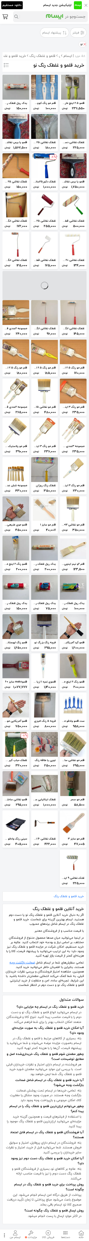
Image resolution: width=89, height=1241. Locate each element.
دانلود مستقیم (12, 5)
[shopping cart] (4, 17)
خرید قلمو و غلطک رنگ (69, 896)
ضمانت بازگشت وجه (22, 963)
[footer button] (3, 1235)
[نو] (84, 44)
